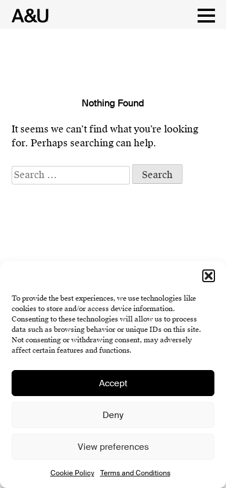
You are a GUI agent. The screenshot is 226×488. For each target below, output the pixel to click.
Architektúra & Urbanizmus (27, 15)
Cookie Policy (72, 473)
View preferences (113, 447)
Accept (113, 383)
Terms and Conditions (135, 473)
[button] (208, 276)
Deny (113, 415)
